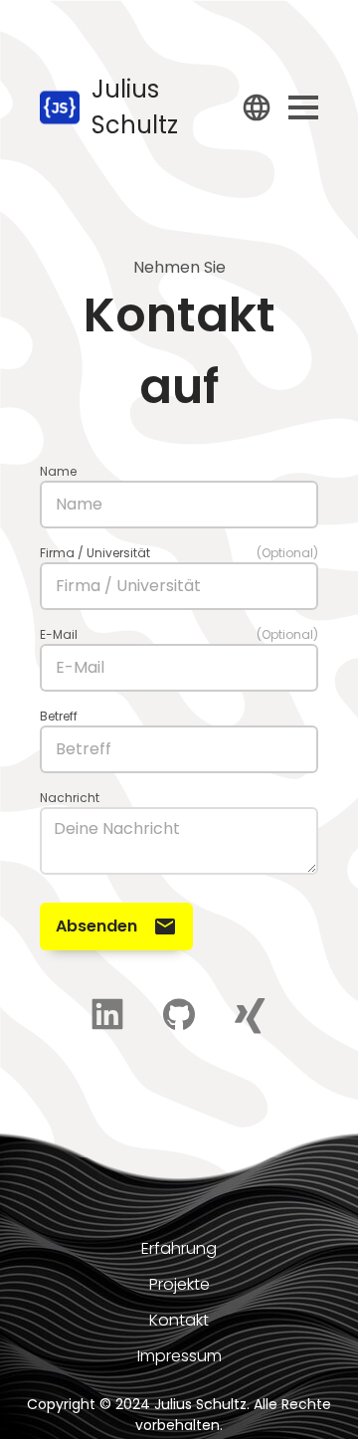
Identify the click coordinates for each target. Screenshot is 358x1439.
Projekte (179, 1284)
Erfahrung (179, 1248)
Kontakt (179, 1320)
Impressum (179, 1355)
